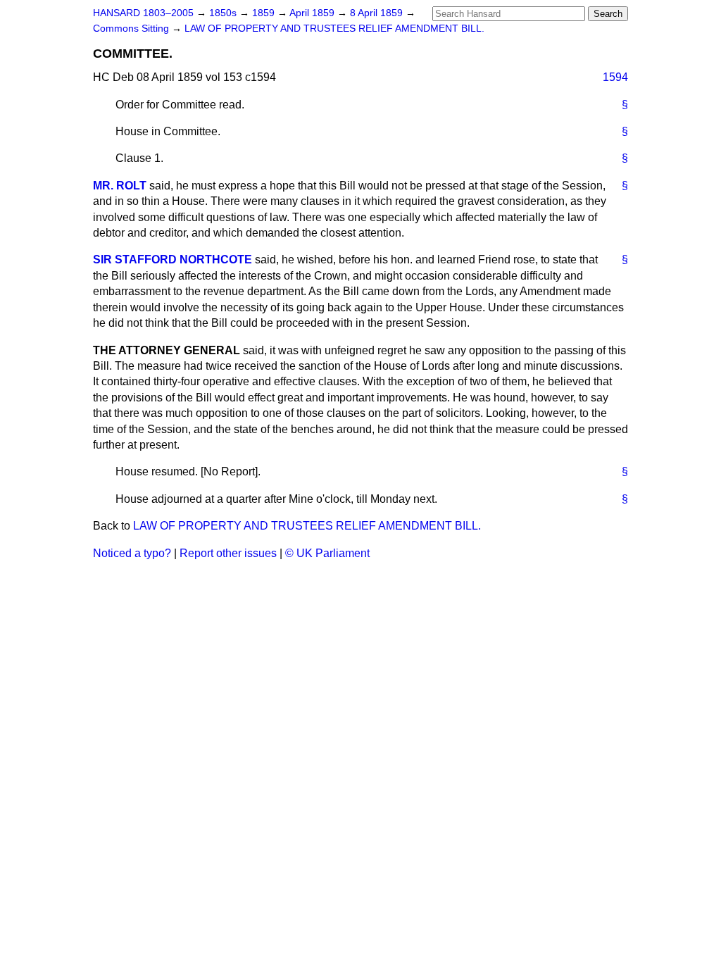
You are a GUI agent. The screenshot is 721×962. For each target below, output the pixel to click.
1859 (264, 13)
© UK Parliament (327, 553)
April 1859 (313, 13)
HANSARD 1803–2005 (143, 13)
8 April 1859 (378, 13)
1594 (615, 77)
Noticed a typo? (132, 553)
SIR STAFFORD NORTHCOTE (172, 260)
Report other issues (228, 553)
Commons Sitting (132, 28)
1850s (224, 13)
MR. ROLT (119, 186)
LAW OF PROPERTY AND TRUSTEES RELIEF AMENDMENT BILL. (334, 28)
